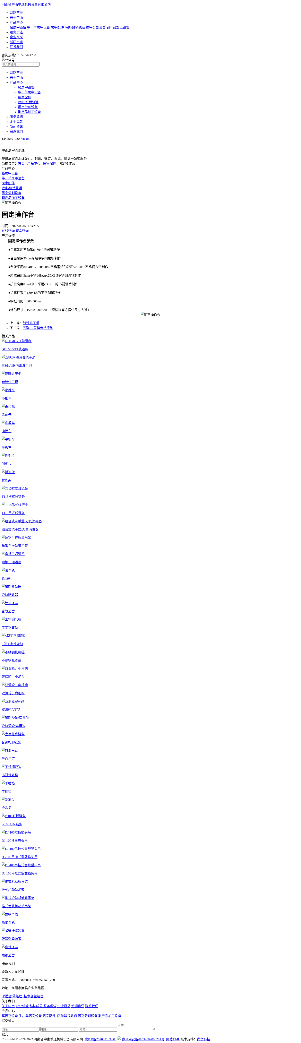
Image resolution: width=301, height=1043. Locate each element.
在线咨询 (8, 231)
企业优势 (22, 1006)
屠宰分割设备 (96, 27)
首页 (21, 163)
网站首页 (16, 12)
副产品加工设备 (117, 27)
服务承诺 (16, 32)
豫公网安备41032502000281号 (143, 1039)
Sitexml (25, 138)
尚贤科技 (203, 1039)
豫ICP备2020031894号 (100, 1039)
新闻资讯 (16, 42)
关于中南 (16, 17)
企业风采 (16, 37)
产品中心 (16, 22)
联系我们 (16, 47)
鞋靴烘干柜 (31, 323)
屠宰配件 (57, 27)
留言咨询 (22, 231)
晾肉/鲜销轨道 (75, 27)
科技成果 (36, 1006)
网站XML (173, 1039)
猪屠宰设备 (18, 27)
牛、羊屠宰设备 (38, 27)
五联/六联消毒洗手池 (38, 328)
